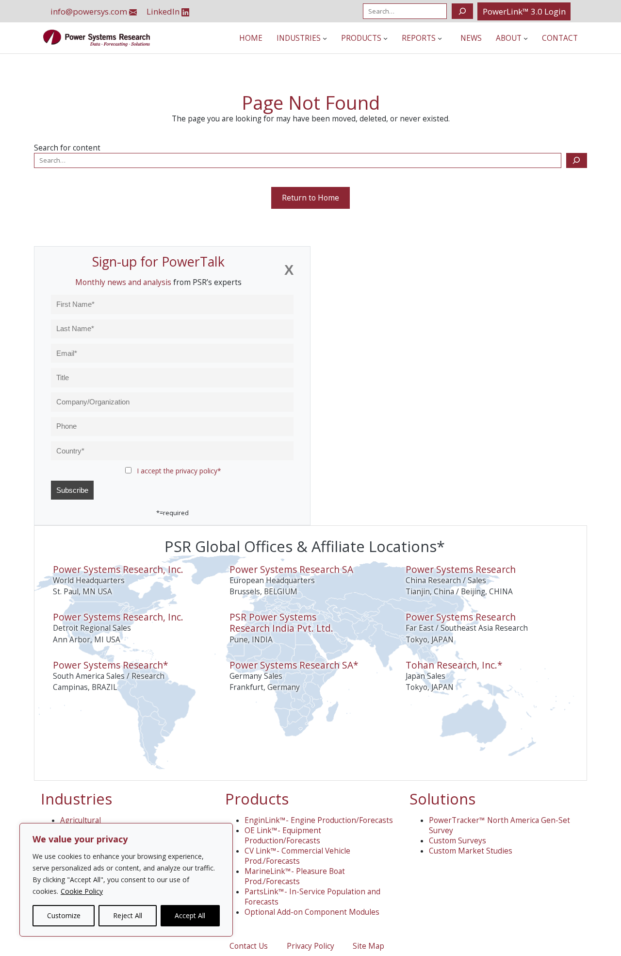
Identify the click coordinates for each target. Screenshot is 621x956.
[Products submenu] (385, 38)
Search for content (67, 148)
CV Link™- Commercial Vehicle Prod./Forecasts (297, 856)
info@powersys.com (89, 11)
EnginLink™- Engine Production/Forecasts (319, 820)
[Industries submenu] (325, 38)
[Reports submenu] (440, 38)
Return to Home (310, 198)
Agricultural (80, 820)
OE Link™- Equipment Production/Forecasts (283, 835)
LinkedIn (164, 11)
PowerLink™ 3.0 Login (524, 11)
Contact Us (248, 946)
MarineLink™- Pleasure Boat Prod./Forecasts (295, 876)
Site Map (368, 946)
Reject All (127, 915)
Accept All (190, 915)
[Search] (462, 11)
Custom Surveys (457, 841)
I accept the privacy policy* (179, 470)
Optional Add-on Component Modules (312, 912)
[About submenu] (525, 38)
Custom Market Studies (470, 851)
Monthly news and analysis (123, 282)
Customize (64, 915)
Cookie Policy (82, 891)
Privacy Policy (310, 946)
